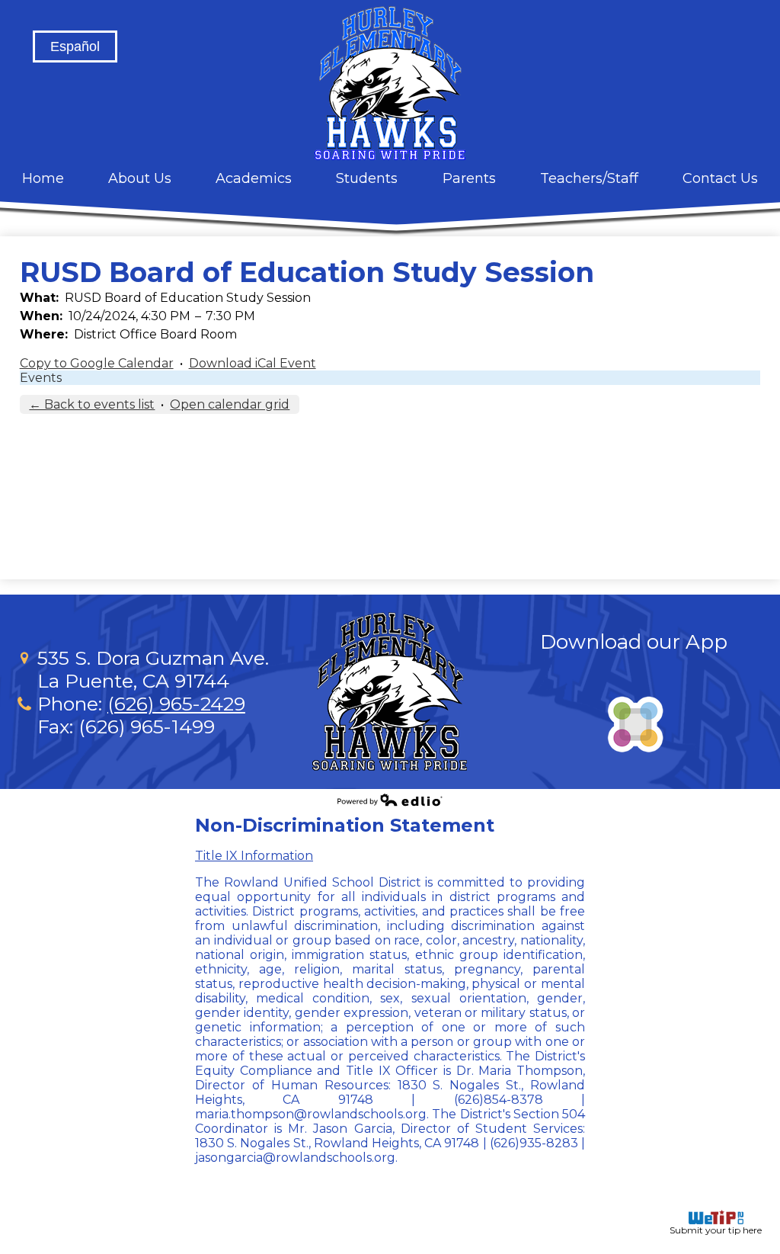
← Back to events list (92, 404)
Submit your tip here (716, 1230)
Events (41, 377)
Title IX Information (254, 855)
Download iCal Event (252, 363)
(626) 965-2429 (176, 703)
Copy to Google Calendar (97, 363)
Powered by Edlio (390, 799)
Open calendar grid (229, 404)
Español (75, 46)
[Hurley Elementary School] (390, 83)
